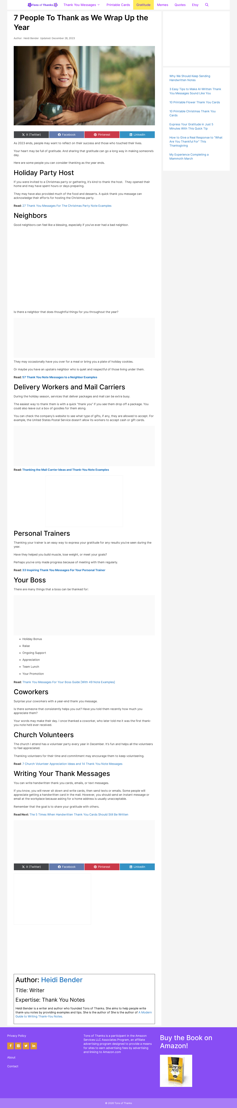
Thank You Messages (80, 5)
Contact (12, 1066)
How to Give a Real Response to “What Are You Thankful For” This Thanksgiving (195, 141)
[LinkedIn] (33, 1046)
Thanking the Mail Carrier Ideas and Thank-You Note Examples (65, 469)
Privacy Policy (16, 1035)
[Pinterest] (18, 1046)
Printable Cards (118, 5)
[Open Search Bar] (207, 5)
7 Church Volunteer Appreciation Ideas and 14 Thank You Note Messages (72, 763)
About (11, 1057)
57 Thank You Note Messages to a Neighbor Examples (59, 377)
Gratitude (143, 5)
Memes (162, 5)
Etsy (195, 5)
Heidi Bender (31, 38)
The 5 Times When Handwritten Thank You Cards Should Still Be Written (79, 814)
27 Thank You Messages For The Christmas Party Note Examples (66, 205)
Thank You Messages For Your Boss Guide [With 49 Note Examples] (68, 682)
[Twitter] (26, 1046)
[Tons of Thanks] (42, 5)
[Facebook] (10, 1046)
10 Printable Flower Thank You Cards (194, 102)
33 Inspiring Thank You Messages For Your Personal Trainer (63, 570)
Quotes (180, 5)
